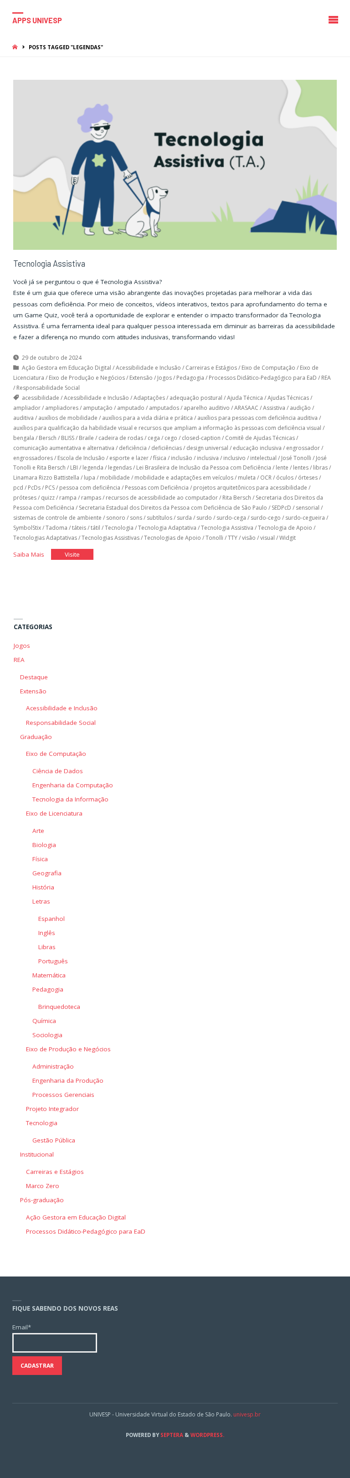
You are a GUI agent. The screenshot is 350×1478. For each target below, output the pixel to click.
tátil (95, 528)
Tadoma (56, 528)
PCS (50, 487)
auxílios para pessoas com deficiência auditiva (257, 418)
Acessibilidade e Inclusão (148, 368)
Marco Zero (42, 1186)
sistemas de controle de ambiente (57, 518)
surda (184, 518)
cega (154, 438)
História (43, 887)
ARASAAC (246, 408)
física (159, 458)
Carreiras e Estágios (211, 368)
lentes (301, 467)
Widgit (287, 538)
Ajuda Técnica (245, 398)
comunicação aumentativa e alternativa (63, 448)
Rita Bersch (236, 497)
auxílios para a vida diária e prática (147, 418)
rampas (91, 497)
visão (249, 538)
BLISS (67, 438)
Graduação (36, 737)
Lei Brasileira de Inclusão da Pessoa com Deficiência (203, 467)
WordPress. (207, 1434)
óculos (284, 477)
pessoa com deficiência (89, 487)
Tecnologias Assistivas (110, 538)
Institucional (37, 1154)
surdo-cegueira (305, 518)
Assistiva (274, 408)
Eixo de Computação (268, 368)
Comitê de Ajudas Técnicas (260, 438)
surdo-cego (266, 518)
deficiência (133, 448)
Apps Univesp (37, 20)
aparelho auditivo (207, 408)
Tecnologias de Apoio (172, 538)
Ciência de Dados (57, 771)
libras (320, 467)
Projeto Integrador (52, 1109)
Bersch (48, 438)
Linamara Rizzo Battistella (46, 477)
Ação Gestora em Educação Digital (66, 368)
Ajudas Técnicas (288, 398)
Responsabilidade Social (48, 388)
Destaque (34, 677)
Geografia (47, 873)
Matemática (49, 975)
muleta (247, 477)
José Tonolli (296, 458)
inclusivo (234, 458)
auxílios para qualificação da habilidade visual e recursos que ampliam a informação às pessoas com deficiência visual (167, 428)
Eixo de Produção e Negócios (87, 378)
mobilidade (115, 477)
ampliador (27, 408)
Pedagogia (190, 378)
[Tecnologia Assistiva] (174, 165)
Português (53, 961)
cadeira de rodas (120, 438)
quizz (48, 497)
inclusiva (208, 458)
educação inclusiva (257, 448)
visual (267, 538)
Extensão (141, 378)
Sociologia (47, 1035)
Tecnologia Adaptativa (167, 528)
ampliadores (61, 408)
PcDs (34, 487)
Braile (86, 438)
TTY (232, 538)
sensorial (307, 508)
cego (171, 438)
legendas (120, 467)
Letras (41, 901)
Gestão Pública (53, 1140)
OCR (266, 477)
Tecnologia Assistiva (49, 263)
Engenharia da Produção (67, 1080)
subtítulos (159, 518)
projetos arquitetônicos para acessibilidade (250, 487)
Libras (47, 947)
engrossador (303, 448)
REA (326, 378)
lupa (89, 477)
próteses (24, 497)
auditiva (23, 418)
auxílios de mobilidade (68, 418)
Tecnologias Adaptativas (45, 538)
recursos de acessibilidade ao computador (162, 497)
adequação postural (196, 398)
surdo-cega (231, 518)
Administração (53, 1066)
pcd (18, 487)
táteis (79, 528)
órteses (308, 477)
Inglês (46, 933)
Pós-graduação (42, 1200)
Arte (38, 831)
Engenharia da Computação (72, 785)
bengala (23, 438)
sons (136, 518)
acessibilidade (40, 398)
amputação (98, 408)
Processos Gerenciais (63, 1094)
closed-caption (201, 438)
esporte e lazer (129, 458)
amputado (130, 408)
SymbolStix (27, 528)
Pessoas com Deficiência (157, 487)
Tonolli (214, 538)
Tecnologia (119, 528)
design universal (207, 448)
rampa (68, 497)
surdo (204, 518)
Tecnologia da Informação (70, 799)
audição (300, 408)
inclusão (181, 458)
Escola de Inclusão (81, 458)
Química (44, 1021)
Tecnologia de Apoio (285, 528)
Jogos (164, 378)
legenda (92, 467)
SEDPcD (281, 508)
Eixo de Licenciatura (54, 813)
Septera (171, 1434)
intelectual (263, 458)
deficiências (166, 448)
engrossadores (33, 458)
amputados (164, 408)
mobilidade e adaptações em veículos (183, 477)
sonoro (115, 518)
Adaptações (149, 398)
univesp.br (247, 1414)
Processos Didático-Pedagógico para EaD (263, 378)
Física (40, 859)
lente (282, 467)
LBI (74, 467)
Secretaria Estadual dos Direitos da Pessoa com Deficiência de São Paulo (173, 508)
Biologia (44, 845)
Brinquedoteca (59, 1007)
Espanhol (51, 919)
